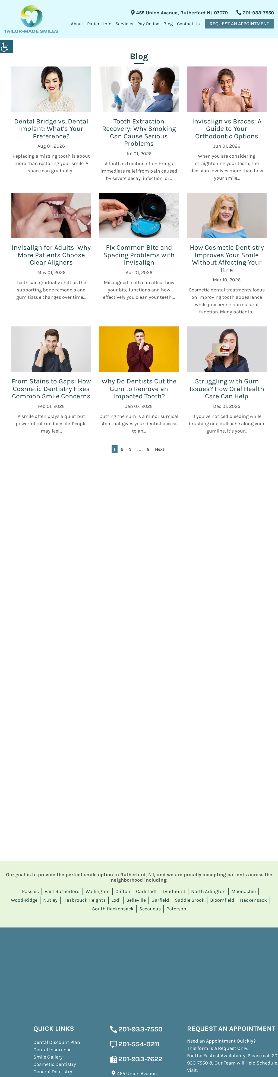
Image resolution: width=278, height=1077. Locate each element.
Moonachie (243, 891)
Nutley (50, 900)
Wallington (98, 891)
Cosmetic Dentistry (54, 1064)
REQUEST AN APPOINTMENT (239, 24)
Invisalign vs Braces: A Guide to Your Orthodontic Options (226, 128)
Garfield (160, 900)
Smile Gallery (48, 1057)
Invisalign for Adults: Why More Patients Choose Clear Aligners (51, 254)
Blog (168, 23)
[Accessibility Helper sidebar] (6, 46)
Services (124, 23)
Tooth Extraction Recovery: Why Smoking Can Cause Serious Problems (139, 132)
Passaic (30, 891)
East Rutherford (62, 891)
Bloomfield (222, 900)
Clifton (122, 891)
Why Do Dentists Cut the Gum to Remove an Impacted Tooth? (139, 388)
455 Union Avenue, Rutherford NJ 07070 (181, 13)
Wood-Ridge (24, 900)
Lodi (116, 900)
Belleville (136, 900)
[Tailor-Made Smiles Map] (139, 968)
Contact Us (188, 23)
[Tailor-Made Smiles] (31, 19)
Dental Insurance (52, 1050)
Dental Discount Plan (56, 1042)
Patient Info (99, 23)
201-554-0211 (139, 1044)
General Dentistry (52, 1072)
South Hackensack (113, 909)
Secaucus (150, 909)
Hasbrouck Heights (84, 900)
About (77, 23)
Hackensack (253, 900)
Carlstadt (146, 891)
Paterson (176, 909)
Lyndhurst (174, 891)
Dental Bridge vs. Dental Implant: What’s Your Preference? (51, 128)
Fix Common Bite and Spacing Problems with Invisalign (139, 254)
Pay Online (148, 23)
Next (159, 449)
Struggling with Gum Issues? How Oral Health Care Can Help (226, 388)
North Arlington (208, 891)
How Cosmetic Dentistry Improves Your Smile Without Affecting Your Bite (227, 258)
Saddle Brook (189, 900)
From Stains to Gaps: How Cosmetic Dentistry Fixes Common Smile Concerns (51, 388)
